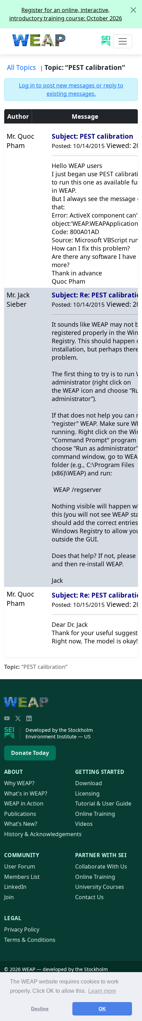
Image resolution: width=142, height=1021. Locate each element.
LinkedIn (15, 887)
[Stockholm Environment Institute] (12, 733)
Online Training (95, 814)
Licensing (87, 793)
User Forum (19, 866)
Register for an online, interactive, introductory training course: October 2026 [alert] (65, 14)
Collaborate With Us (101, 866)
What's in (25, 793)
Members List (22, 877)
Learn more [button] (102, 991)
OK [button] (102, 1008)
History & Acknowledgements (43, 834)
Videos (84, 824)
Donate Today (30, 753)
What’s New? (20, 824)
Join (9, 897)
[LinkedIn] (29, 718)
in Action (23, 803)
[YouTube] (7, 718)
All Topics (21, 67)
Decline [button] (40, 1008)
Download (88, 783)
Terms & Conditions (29, 940)
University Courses (99, 887)
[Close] (133, 10)
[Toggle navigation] (122, 41)
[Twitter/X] (18, 718)
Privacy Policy (21, 929)
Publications (20, 814)
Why (19, 783)
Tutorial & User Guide (103, 803)
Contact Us (89, 897)
